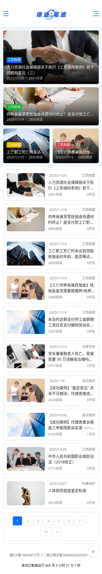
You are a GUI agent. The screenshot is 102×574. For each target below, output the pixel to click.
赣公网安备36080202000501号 (69, 555)
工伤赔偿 (88, 175)
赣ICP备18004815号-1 (27, 555)
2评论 (91, 365)
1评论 (91, 434)
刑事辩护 (88, 483)
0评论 (91, 194)
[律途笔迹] (51, 13)
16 (46, 531)
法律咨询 (88, 346)
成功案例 (88, 381)
